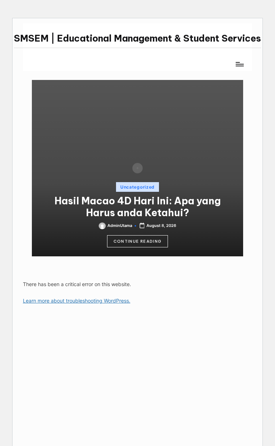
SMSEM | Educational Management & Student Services (137, 38)
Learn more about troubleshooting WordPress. (76, 301)
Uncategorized (137, 187)
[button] (137, 241)
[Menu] (239, 64)
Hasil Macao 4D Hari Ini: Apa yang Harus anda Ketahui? (137, 207)
